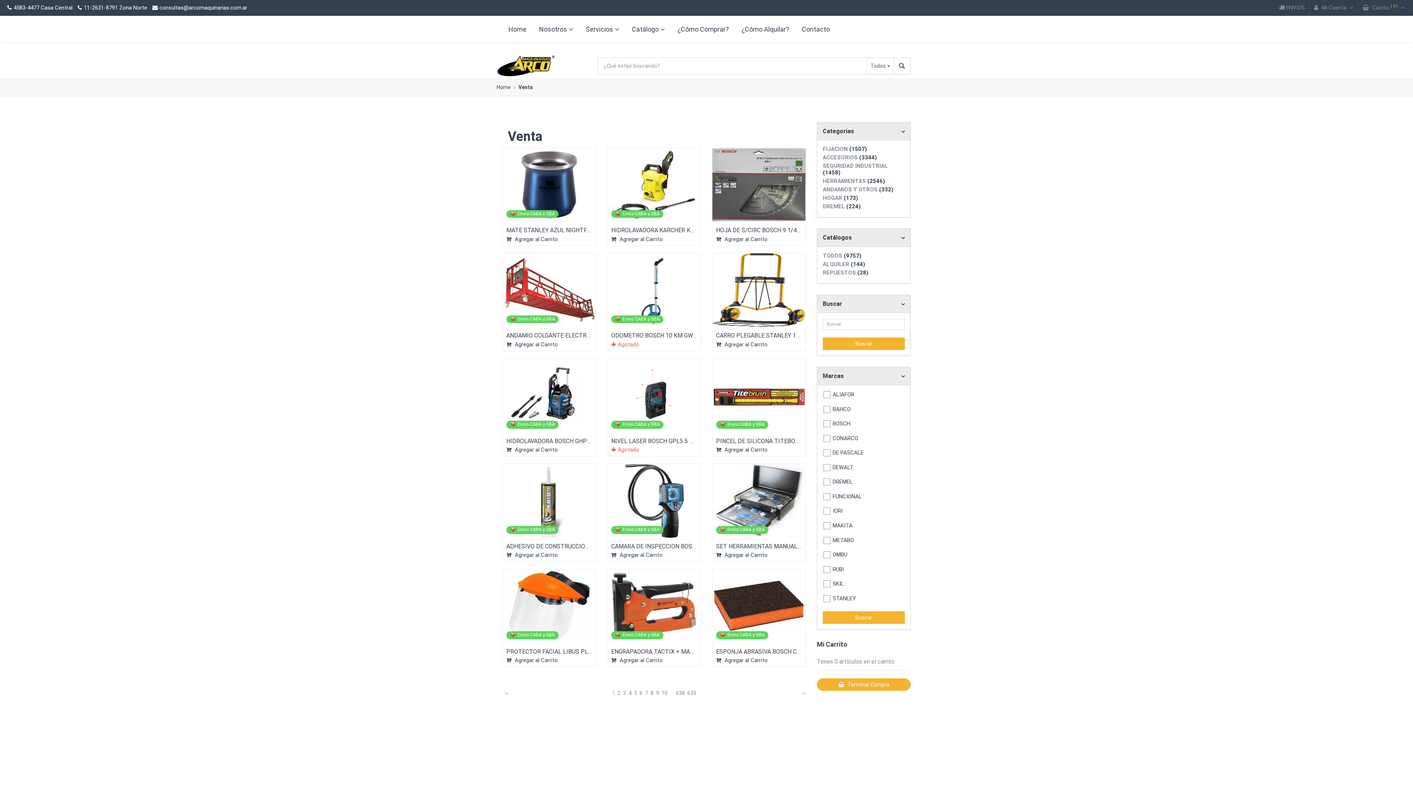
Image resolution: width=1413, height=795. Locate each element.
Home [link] (518, 29)
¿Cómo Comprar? (703, 29)
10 (664, 693)
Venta (525, 87)
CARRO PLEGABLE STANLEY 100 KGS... (767, 335)
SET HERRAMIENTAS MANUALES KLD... (768, 546)
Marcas (833, 375)
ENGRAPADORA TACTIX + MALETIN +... (663, 651)
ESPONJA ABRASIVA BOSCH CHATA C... (768, 651)
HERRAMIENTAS (854, 181)
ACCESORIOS (850, 157)
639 (691, 693)
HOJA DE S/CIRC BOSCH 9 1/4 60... (762, 230)
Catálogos (837, 237)
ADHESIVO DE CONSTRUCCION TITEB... (558, 546)
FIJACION (845, 149)
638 (680, 693)
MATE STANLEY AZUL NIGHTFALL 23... (557, 230)
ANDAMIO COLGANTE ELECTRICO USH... (559, 335)
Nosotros (553, 29)
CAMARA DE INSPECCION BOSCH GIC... (662, 546)
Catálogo (645, 29)
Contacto (816, 29)
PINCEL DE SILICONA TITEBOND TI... (765, 441)
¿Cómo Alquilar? (765, 29)
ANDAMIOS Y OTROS (858, 189)
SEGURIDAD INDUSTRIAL (855, 169)
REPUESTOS (845, 272)
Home (504, 87)
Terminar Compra (868, 685)
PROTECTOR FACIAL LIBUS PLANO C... (557, 651)
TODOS (842, 255)
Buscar (832, 303)
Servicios (599, 29)
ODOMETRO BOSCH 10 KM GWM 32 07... (664, 335)
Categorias (838, 131)
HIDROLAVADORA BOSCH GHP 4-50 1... (557, 441)
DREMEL (842, 206)
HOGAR (840, 198)
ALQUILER (844, 264)
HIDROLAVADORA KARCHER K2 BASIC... (663, 230)
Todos (878, 66)
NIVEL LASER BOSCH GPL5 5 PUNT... (659, 441)
